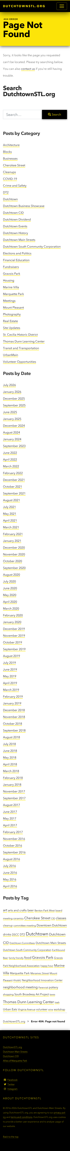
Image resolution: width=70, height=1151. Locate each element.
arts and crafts (17, 910)
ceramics (18, 918)
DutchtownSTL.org (24, 6)
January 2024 (12, 439)
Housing (8, 280)
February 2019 (13, 696)
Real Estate (10, 321)
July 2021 (9, 507)
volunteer (41, 1009)
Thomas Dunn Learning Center (24, 341)
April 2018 (10, 764)
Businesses (10, 158)
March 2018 (11, 771)
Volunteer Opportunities (19, 361)
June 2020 (10, 588)
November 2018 (14, 717)
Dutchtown (10, 199)
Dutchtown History (15, 233)
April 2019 (10, 683)
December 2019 (14, 629)
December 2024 (14, 425)
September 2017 (14, 798)
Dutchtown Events (15, 226)
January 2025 (12, 419)
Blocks (7, 152)
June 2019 (10, 669)
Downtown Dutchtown (52, 925)
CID (53, 918)
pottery (53, 987)
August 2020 (11, 574)
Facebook (12, 1080)
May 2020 (9, 595)
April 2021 (10, 520)
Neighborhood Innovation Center (42, 980)
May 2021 (9, 513)
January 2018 (12, 784)
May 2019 (9, 676)
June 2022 (10, 453)
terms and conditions (21, 1117)
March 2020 (11, 608)
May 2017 (9, 818)
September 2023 (14, 446)
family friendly (16, 957)
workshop (59, 1009)
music (17, 980)
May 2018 (9, 757)
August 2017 (11, 805)
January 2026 (12, 392)
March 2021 (11, 527)
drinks (7, 934)
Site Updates (11, 328)
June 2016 (10, 872)
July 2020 (9, 581)
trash (57, 1002)
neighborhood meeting (20, 987)
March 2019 (11, 690)
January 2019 (12, 703)
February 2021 (13, 534)
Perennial (43, 987)
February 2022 (13, 473)
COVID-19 (10, 179)
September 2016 (14, 852)
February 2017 (13, 832)
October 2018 (12, 723)
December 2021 (14, 480)
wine (50, 1009)
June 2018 (10, 751)
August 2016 (11, 859)
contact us (28, 69)
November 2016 (14, 839)
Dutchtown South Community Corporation (32, 246)
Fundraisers (11, 267)
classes (61, 918)
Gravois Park (11, 273)
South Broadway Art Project (31, 994)
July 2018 (9, 744)
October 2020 (12, 561)
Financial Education (16, 260)
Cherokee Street (14, 165)
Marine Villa (11, 287)
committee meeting (24, 925)
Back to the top (10, 1136)
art (5, 910)
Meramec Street (39, 973)
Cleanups (9, 172)
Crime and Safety (15, 185)
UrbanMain (10, 355)
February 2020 (13, 615)
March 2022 (11, 466)
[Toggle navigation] (62, 6)
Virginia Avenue (26, 1009)
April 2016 (10, 886)
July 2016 (9, 866)
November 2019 (14, 635)
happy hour (47, 965)
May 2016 (9, 879)
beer (30, 910)
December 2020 (14, 547)
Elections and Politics (17, 253)
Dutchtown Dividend (17, 219)
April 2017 (10, 825)
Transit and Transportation (21, 348)
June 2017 (10, 811)
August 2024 (11, 432)
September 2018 (14, 730)
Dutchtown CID (13, 212)
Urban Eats (10, 1009)
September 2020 (14, 568)
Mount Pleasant (13, 307)
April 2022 (10, 459)
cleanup (8, 925)
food (27, 957)
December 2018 (14, 710)
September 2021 (14, 493)
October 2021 (12, 486)
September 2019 (14, 649)
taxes (52, 994)
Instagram (12, 1089)
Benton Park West (45, 910)
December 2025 (14, 398)
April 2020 (10, 602)
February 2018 (13, 778)
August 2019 (11, 656)
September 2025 (14, 405)
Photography (12, 314)
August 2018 (11, 737)
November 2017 (14, 791)
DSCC (15, 934)
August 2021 (11, 500)
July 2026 (9, 385)
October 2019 (12, 642)
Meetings (9, 301)
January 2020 (12, 622)
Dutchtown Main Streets (19, 240)
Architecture (11, 145)
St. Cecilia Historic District (20, 334)
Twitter (11, 1084)
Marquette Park (13, 294)
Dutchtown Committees (22, 943)
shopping (8, 994)
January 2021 (12, 541)
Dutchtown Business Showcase (23, 206)
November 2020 (14, 554)
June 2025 (10, 412)
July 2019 (9, 662)
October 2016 (12, 845)
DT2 (6, 192)
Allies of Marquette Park (15, 1060)
